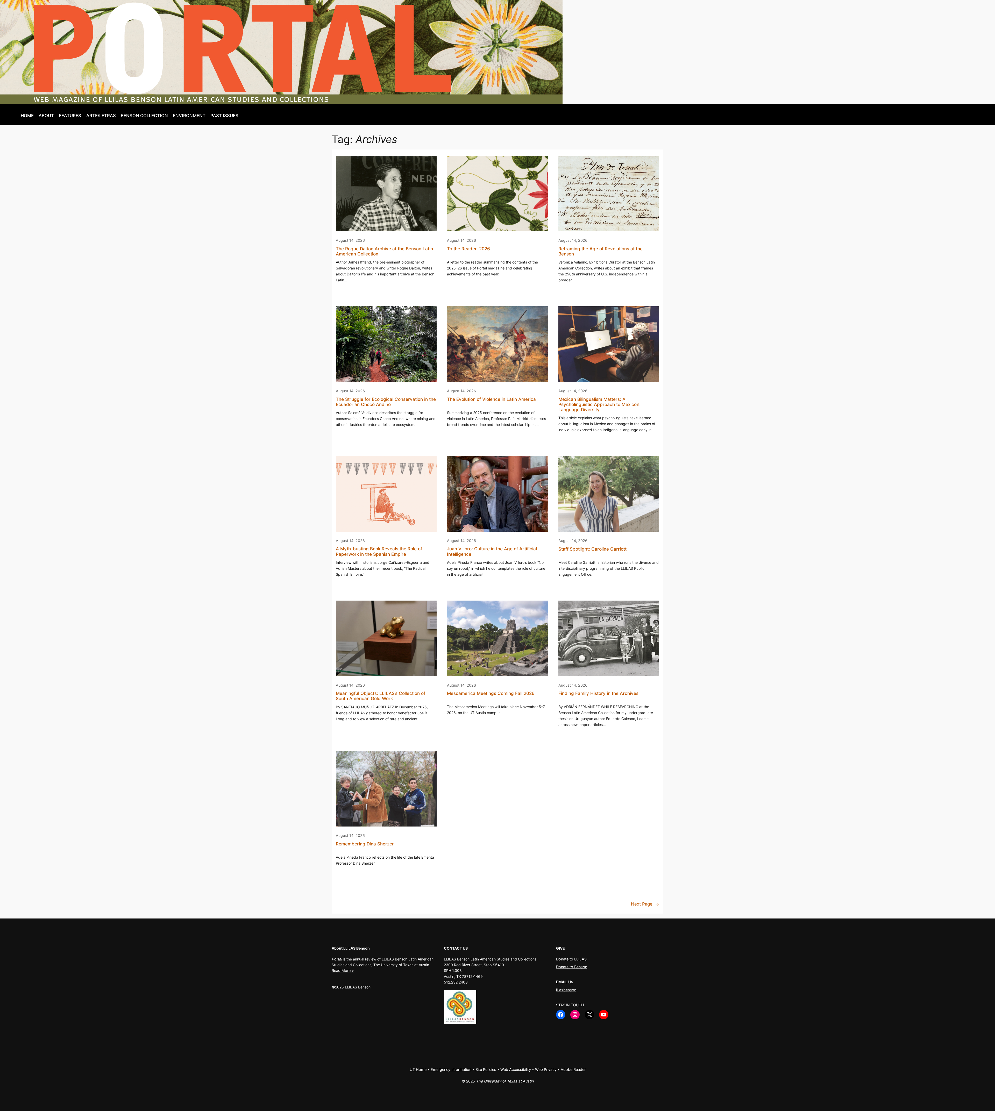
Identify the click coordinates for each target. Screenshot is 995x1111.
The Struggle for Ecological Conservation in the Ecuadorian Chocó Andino (386, 402)
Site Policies (485, 1069)
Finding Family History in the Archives (598, 693)
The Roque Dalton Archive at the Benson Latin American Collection (384, 251)
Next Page (645, 904)
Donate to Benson (571, 967)
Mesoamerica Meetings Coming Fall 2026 (491, 693)
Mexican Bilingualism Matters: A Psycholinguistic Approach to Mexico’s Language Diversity (598, 404)
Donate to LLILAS (571, 959)
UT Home (418, 1069)
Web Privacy (546, 1069)
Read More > (343, 970)
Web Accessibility (515, 1069)
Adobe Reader (573, 1069)
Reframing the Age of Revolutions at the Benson (600, 251)
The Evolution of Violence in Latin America (491, 399)
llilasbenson (566, 990)
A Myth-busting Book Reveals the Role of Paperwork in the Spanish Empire (379, 551)
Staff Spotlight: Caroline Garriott (592, 549)
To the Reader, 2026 (468, 248)
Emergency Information (451, 1069)
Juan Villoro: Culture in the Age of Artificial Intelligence (492, 551)
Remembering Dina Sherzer (365, 843)
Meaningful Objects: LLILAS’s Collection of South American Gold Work (380, 696)
